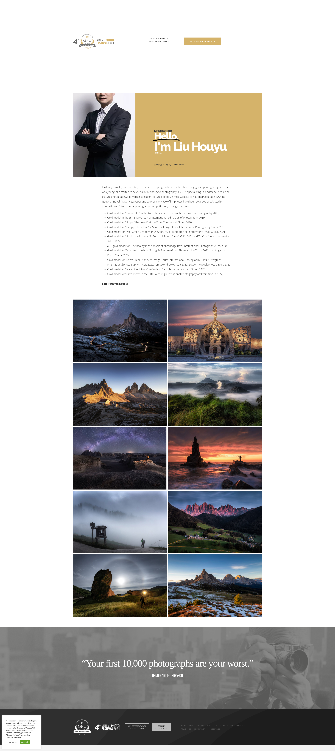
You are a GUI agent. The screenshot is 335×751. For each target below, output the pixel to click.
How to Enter (213, 725)
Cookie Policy (199, 729)
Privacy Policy (186, 729)
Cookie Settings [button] (12, 742)
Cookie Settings (213, 729)
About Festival (196, 725)
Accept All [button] (24, 742)
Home (184, 725)
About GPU (228, 725)
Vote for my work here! (115, 284)
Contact (240, 725)
